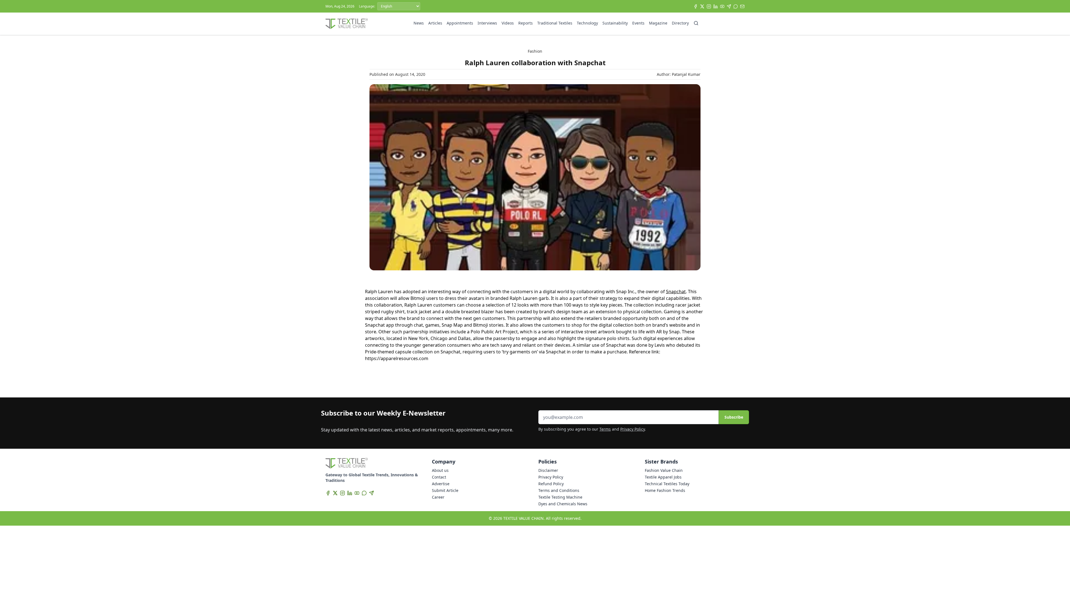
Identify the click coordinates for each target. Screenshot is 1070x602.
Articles (435, 23)
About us (440, 470)
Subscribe (733, 417)
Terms (605, 429)
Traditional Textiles (554, 23)
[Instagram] (709, 6)
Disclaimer (548, 470)
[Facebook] (695, 6)
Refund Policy (551, 483)
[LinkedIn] (715, 6)
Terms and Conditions (558, 490)
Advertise (440, 483)
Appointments (460, 23)
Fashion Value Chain (664, 470)
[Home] (346, 23)
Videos (508, 23)
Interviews (487, 23)
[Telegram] (729, 6)
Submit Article (445, 490)
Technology (587, 23)
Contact (439, 477)
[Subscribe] (742, 6)
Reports (525, 23)
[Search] (696, 23)
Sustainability (615, 23)
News (419, 23)
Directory (680, 23)
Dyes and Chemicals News (562, 503)
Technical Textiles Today (667, 483)
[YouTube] (722, 6)
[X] (702, 6)
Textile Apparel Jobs (663, 477)
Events (638, 23)
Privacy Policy (632, 429)
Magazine (658, 23)
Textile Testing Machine (560, 497)
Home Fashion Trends (665, 490)
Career (438, 497)
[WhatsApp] (735, 6)
